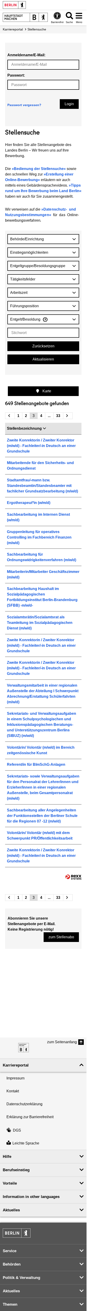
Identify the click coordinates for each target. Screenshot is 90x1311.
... (49, 416)
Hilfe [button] (7, 1156)
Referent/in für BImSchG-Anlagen (36, 764)
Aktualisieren (43, 359)
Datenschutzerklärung (24, 1104)
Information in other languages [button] (31, 1197)
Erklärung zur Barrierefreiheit (30, 1117)
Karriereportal (13, 29)
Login (69, 104)
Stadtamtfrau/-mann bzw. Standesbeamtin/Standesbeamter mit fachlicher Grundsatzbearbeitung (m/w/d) (42, 485)
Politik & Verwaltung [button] (21, 1277)
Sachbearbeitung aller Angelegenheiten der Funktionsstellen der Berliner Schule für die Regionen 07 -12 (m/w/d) (42, 815)
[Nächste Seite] (67, 416)
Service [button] (9, 1251)
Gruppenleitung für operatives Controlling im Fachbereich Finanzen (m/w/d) (39, 537)
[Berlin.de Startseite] (14, 5)
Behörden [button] (12, 1264)
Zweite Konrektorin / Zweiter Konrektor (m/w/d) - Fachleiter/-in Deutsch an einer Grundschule (41, 445)
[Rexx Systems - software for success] (73, 877)
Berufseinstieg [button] (16, 1170)
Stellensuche (36, 29)
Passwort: (16, 75)
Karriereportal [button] (16, 1065)
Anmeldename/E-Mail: (26, 55)
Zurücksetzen (43, 346)
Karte (46, 391)
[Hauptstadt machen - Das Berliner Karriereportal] (23, 1047)
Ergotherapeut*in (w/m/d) (28, 503)
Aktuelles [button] (11, 1210)
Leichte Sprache (25, 1143)
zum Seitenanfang (62, 1042)
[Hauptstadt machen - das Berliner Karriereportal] (25, 17)
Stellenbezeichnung (24, 428)
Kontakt (12, 1091)
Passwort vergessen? (24, 105)
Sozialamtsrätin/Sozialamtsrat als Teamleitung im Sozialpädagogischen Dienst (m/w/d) (39, 622)
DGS (17, 1130)
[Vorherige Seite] (10, 416)
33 (58, 416)
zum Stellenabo (61, 937)
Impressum (15, 1078)
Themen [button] (10, 1304)
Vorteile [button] (10, 1183)
